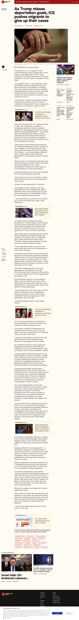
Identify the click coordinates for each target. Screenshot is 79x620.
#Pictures (34, 542)
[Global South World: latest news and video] (7, 2)
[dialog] (39, 613)
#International (18, 547)
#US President (18, 545)
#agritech (68, 102)
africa (20, 1)
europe (30, 1)
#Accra (58, 119)
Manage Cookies (56, 602)
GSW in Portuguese (44, 1)
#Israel (3, 581)
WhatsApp (42, 606)
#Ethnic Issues (37, 545)
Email (3, 258)
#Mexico (67, 84)
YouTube (42, 604)
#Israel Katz (15, 581)
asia (17, 1)
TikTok (41, 602)
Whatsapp (4, 254)
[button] (26, 618)
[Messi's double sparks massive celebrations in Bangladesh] (61, 95)
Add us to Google (3, 260)
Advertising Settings (41, 615)
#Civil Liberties (29, 25)
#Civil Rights (27, 538)
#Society (37, 547)
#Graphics (27, 542)
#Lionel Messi (60, 102)
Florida (16, 409)
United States (34, 257)
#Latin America (60, 84)
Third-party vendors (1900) (30, 612)
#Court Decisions (19, 542)
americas (25, 1)
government (23, 334)
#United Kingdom (43, 573)
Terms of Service (56, 598)
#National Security (28, 547)
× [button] (77, 607)
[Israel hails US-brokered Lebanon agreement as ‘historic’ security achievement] (16, 568)
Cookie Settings (19, 616)
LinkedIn (4, 252)
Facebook (4, 250)
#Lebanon (8, 581)
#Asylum (34, 538)
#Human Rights (18, 538)
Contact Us (42, 595)
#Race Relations (27, 545)
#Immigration (41, 538)
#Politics (35, 573)
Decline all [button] (69, 613)
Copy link (4, 256)
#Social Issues (44, 547)
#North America (42, 542)
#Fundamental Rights (19, 25)
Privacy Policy (56, 600)
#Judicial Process (27, 540)
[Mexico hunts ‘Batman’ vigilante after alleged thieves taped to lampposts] (66, 75)
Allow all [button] (57, 613)
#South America (70, 119)
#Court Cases (36, 540)
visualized (35, 1)
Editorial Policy (56, 597)
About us (55, 595)
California (30, 354)
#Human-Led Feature (38, 25)
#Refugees (17, 540)
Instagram (42, 600)
